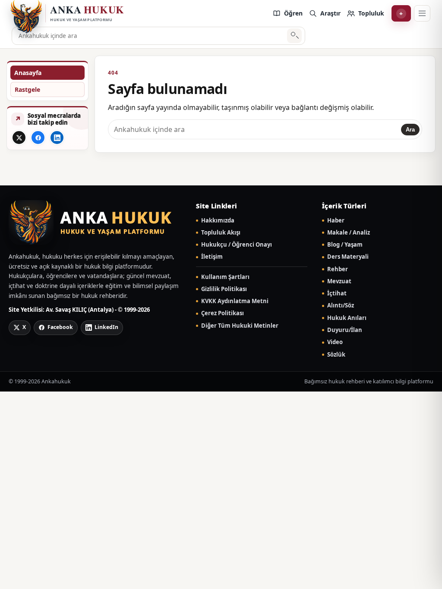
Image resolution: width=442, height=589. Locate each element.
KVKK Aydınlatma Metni (234, 301)
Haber (335, 220)
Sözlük (336, 354)
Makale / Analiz (348, 232)
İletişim (212, 256)
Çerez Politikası (222, 313)
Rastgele (27, 89)
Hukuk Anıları (346, 318)
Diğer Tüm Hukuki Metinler (239, 325)
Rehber (337, 269)
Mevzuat (339, 281)
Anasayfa (27, 73)
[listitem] (287, 13)
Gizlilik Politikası (224, 289)
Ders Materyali (348, 256)
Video (335, 342)
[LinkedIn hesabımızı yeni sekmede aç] (57, 137)
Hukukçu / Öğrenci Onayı (236, 244)
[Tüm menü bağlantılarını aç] (422, 13)
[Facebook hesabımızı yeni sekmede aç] (38, 137)
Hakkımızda (217, 220)
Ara (294, 36)
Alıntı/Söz (340, 305)
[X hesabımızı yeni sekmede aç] (19, 137)
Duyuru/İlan (344, 330)
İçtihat (337, 293)
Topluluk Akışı (220, 232)
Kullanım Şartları (225, 277)
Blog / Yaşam (345, 244)
